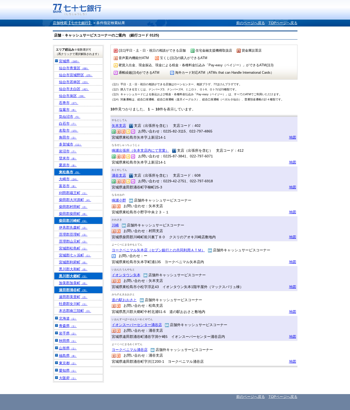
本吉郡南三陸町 (75, 311)
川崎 (115, 225)
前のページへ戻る (250, 23)
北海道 (68, 318)
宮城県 (69, 61)
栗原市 (68, 165)
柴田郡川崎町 (73, 220)
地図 (292, 137)
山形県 (68, 348)
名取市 (68, 130)
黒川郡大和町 (73, 269)
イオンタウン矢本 (126, 275)
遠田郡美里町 (73, 297)
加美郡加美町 (73, 283)
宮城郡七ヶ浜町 (75, 255)
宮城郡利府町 (73, 262)
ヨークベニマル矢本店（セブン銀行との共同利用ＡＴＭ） (158, 250)
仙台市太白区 (74, 89)
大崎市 (68, 179)
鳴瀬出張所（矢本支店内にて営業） (140, 150)
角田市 (68, 137)
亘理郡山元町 (73, 241)
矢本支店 (119, 125)
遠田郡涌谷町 (73, 290)
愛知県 (68, 370)
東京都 (68, 363)
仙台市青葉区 (74, 68)
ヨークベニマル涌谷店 (130, 350)
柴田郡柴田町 (73, 214)
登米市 (68, 158)
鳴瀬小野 (119, 200)
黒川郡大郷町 (73, 276)
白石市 (68, 123)
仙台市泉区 (72, 96)
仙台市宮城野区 (76, 75)
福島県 (68, 356)
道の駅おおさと (124, 300)
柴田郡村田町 (73, 207)
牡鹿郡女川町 (73, 304)
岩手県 (68, 333)
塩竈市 (68, 110)
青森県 (68, 326)
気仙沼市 (69, 117)
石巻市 (68, 103)
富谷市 (68, 186)
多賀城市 (70, 144)
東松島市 (69, 172)
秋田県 (68, 341)
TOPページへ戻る (283, 23)
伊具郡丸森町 (73, 227)
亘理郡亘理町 (73, 234)
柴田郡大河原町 (75, 200)
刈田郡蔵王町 (73, 193)
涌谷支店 (119, 175)
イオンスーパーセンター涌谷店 (137, 325)
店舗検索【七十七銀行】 (72, 23)
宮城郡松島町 (73, 248)
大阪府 (68, 378)
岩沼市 (68, 151)
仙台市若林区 (74, 82)
